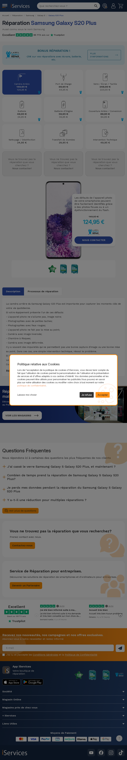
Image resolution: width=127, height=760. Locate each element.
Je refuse (86, 394)
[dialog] (63, 380)
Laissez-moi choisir (27, 394)
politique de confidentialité (31, 385)
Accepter (102, 394)
